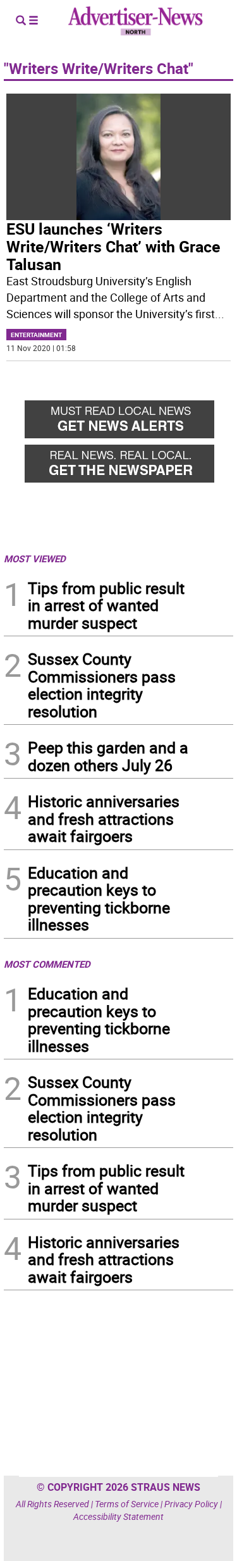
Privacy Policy (191, 1504)
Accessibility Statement (118, 1516)
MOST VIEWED (35, 558)
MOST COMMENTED (47, 964)
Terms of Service (127, 1504)
